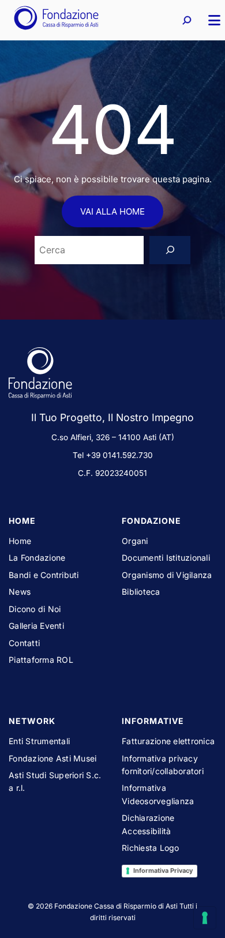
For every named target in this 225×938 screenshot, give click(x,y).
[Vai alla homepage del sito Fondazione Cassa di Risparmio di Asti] (56, 20)
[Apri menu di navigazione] (209, 20)
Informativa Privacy (163, 870)
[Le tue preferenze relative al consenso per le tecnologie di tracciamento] (205, 918)
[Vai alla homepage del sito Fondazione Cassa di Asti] (112, 375)
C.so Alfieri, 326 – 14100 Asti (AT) (112, 437)
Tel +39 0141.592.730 (113, 455)
